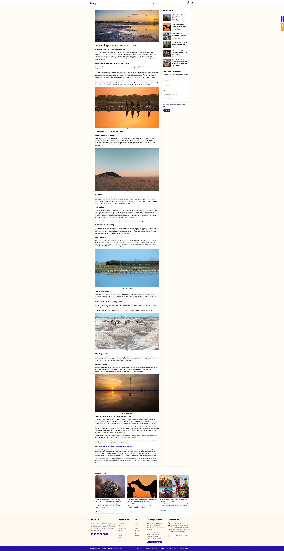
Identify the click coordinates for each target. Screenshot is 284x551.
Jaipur (136, 523)
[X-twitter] (95, 534)
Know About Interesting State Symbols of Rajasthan (116, 446)
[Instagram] (98, 534)
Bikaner (137, 528)
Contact (139, 548)
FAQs (120, 535)
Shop (120, 530)
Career (121, 533)
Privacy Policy (173, 548)
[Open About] (148, 3)
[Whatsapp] (106, 534)
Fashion (174, 20)
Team (120, 540)
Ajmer (136, 533)
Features (181, 47)
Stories (121, 526)
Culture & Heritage (114, 49)
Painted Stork (130, 128)
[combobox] (165, 90)
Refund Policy (184, 548)
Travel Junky (122, 49)
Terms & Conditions (175, 104)
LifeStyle (177, 20)
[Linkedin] (101, 534)
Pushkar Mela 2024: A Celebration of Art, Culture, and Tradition (179, 35)
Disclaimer (163, 548)
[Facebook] (92, 534)
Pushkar (137, 535)
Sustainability (122, 528)
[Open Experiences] (129, 3)
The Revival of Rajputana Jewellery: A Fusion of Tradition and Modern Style (179, 16)
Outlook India (130, 288)
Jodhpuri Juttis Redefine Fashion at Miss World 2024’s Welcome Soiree (179, 52)
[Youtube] (104, 534)
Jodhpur (137, 526)
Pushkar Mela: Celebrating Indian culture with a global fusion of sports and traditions (180, 26)
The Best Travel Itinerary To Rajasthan (135, 221)
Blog (120, 537)
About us (121, 523)
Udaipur (137, 530)
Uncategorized (181, 20)
